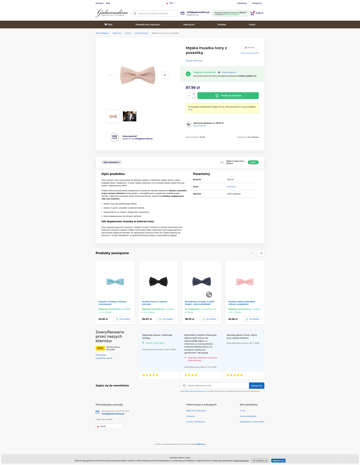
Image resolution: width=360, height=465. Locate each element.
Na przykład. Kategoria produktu (153, 13)
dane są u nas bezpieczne (195, 391)
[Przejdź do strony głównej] (112, 13)
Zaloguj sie (257, 3)
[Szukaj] (135, 13)
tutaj (190, 109)
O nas (242, 410)
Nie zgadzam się (260, 461)
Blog (108, 3)
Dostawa (99, 3)
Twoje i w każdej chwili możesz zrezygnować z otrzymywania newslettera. (220, 391)
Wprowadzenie (102, 33)
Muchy (128, 33)
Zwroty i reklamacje (195, 421)
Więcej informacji (241, 461)
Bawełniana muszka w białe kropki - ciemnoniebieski (199, 302)
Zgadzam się (278, 461)
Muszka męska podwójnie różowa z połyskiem (241, 302)
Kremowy (231, 186)
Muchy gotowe (141, 33)
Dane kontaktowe (248, 416)
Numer (189, 95)
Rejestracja (242, 3)
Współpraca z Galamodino (252, 421)
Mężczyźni (117, 33)
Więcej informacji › (194, 61)
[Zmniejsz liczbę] (194, 97)
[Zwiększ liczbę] (194, 94)
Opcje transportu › (229, 72)
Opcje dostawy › (200, 126)
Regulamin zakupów (196, 410)
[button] (164, 75)
